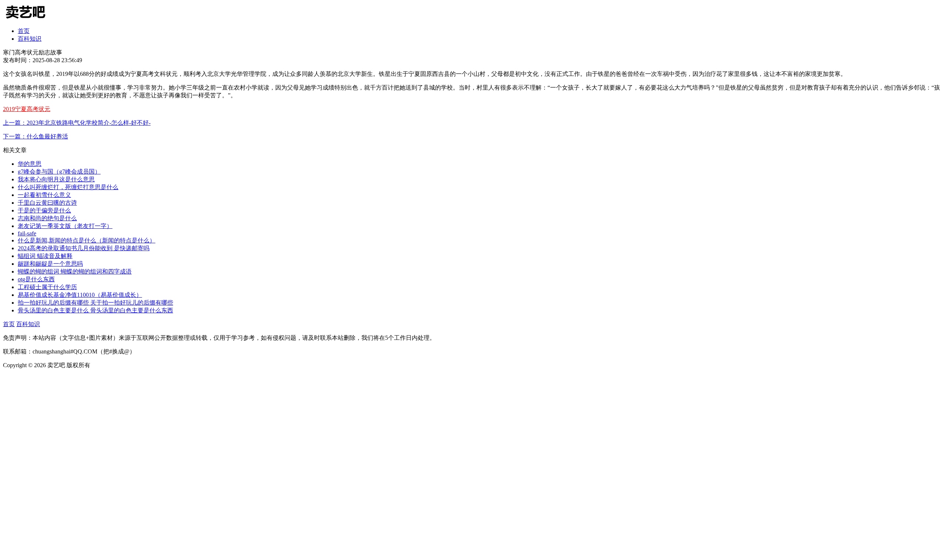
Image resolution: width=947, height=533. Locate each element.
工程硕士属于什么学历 (47, 287)
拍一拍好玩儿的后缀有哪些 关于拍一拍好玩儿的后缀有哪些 (95, 302)
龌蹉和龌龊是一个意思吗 (50, 264)
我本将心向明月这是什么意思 (56, 179)
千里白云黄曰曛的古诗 (47, 203)
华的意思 (29, 164)
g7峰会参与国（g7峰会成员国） (59, 171)
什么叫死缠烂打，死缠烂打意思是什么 (68, 187)
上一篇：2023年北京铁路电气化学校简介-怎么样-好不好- (77, 123)
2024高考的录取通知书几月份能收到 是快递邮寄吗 (83, 248)
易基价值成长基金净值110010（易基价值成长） (80, 295)
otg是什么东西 (36, 279)
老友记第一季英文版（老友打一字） (65, 226)
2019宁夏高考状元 (26, 109)
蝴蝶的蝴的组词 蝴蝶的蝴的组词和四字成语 (75, 271)
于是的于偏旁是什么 (44, 210)
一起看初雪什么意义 (44, 195)
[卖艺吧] (30, 19)
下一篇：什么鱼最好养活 (35, 136)
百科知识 (29, 39)
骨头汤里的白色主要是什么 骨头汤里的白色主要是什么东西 (95, 310)
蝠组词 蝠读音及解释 (45, 256)
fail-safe (27, 233)
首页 (24, 31)
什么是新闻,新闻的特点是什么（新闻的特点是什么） (86, 240)
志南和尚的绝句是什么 (47, 218)
